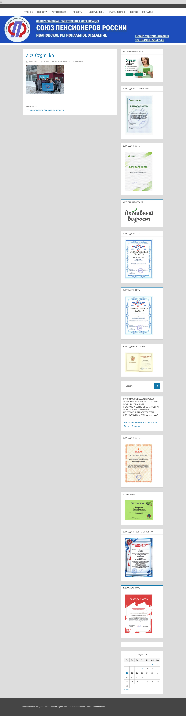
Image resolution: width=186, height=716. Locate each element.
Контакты (147, 12)
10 (127, 673)
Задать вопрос (117, 12)
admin (46, 61)
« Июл (126, 690)
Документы (95, 12)
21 (147, 677)
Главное (28, 12)
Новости (42, 12)
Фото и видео (58, 12)
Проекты (77, 12)
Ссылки (133, 12)
